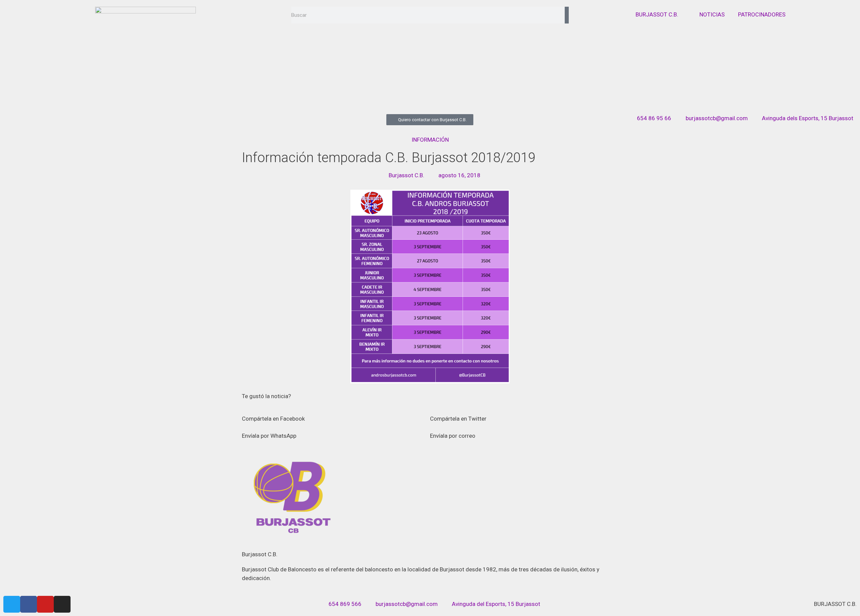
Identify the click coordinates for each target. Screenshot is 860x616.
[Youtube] (45, 604)
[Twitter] (11, 604)
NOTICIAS (712, 14)
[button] (336, 414)
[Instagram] (62, 604)
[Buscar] (567, 15)
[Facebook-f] (28, 604)
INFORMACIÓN (430, 139)
